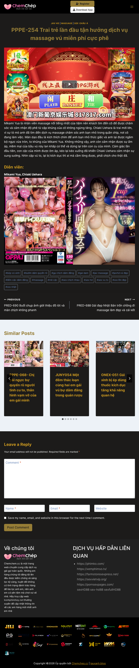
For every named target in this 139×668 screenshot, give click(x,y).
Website (101, 508)
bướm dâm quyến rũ (35, 273)
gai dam (83, 273)
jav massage (100, 273)
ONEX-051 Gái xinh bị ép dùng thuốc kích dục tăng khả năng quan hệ (113, 385)
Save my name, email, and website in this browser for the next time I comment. (56, 517)
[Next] (129, 378)
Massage (66, 23)
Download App (84, 9)
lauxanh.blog (98, 663)
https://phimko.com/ (90, 563)
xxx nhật (11, 286)
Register (85, 3)
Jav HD (55, 23)
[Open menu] (132, 6)
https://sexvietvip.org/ (92, 579)
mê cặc (52, 280)
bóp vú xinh (13, 273)
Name (11, 508)
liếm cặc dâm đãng (17, 280)
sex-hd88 (96, 589)
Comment (13, 462)
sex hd (88, 280)
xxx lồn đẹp (119, 280)
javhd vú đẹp (120, 273)
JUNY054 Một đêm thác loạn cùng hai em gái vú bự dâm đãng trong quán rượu (68, 385)
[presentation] (23, 354)
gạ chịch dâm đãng (63, 273)
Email (55, 508)
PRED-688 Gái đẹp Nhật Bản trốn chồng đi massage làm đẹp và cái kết (106, 305)
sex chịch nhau (71, 280)
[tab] (63, 419)
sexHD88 (83, 589)
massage (37, 280)
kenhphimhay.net (14, 600)
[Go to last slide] (9, 378)
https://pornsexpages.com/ (95, 584)
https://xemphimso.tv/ (92, 569)
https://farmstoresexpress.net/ (97, 574)
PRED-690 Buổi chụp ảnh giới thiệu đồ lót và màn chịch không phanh (34, 305)
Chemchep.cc (80, 663)
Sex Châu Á (81, 23)
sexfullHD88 (112, 589)
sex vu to (102, 280)
